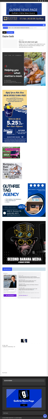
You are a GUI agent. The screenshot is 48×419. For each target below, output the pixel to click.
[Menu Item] (38, 1)
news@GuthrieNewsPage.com (8, 346)
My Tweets (4, 372)
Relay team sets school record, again (28, 42)
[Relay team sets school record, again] (10, 47)
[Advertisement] (24, 311)
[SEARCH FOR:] (39, 27)
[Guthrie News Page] (24, 9)
